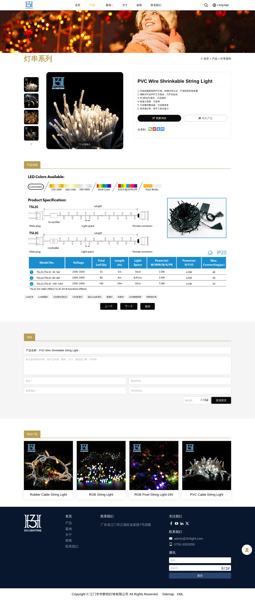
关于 (125, 5)
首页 (77, 5)
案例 (108, 5)
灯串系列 (225, 58)
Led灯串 (29, 297)
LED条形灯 (77, 297)
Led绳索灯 (43, 297)
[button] (31, 144)
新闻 (139, 5)
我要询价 (161, 118)
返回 (147, 306)
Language (222, 5)
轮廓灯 (121, 297)
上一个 (109, 306)
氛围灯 (110, 297)
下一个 (129, 306)
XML (180, 594)
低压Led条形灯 (95, 297)
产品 (92, 5)
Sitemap (168, 594)
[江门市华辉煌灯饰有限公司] (29, 9)
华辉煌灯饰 (151, 297)
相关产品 (207, 118)
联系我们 (156, 5)
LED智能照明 (135, 297)
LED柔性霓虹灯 (60, 297)
